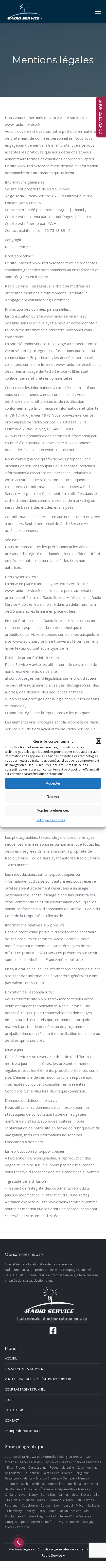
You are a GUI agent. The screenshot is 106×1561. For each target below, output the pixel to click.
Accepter (53, 783)
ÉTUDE (9, 1400)
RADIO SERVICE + (16, 1410)
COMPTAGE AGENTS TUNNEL (25, 1389)
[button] (98, 741)
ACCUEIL (11, 1358)
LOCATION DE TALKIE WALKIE (25, 1369)
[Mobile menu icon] (98, 12)
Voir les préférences (53, 810)
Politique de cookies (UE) (22, 1431)
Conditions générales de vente (60, 1549)
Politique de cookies (50, 820)
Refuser (53, 797)
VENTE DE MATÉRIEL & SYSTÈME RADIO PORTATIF (38, 1379)
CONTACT (12, 1420)
